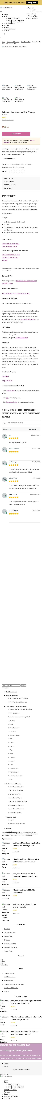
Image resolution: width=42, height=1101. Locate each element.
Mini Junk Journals (15, 812)
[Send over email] (2, 552)
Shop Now (32, 3)
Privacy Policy (8, 951)
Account (31, 8)
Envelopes (13, 731)
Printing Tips (32, 16)
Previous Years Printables (17, 823)
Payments (7, 940)
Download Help (10, 185)
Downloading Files (9, 932)
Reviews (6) (8, 188)
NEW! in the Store (12, 695)
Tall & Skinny (14, 772)
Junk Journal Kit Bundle (9, 246)
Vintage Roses (20, 167)
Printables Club (11, 817)
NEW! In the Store (9, 977)
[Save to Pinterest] (2, 548)
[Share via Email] (18, 171)
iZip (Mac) (5, 376)
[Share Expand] (23, 171)
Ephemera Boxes (15, 735)
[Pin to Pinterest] (13, 171)
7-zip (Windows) (7, 381)
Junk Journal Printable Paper (18, 801)
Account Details (37, 12)
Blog (1, 959)
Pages (11, 753)
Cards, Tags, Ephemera (17, 805)
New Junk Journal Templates (18, 702)
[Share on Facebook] (8, 171)
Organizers (13, 750)
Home (6, 14)
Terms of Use (33, 18)
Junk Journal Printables (16, 22)
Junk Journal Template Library (16, 706)
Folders (12, 739)
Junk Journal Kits (25, 42)
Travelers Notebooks (16, 776)
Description (8, 178)
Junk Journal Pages (15, 798)
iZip (7, 398)
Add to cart (16, 134)
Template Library (9, 24)
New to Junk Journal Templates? (20, 717)
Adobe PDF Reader (21, 338)
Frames (12, 746)
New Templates (14, 713)
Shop (5, 16)
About (2, 963)
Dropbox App (10, 390)
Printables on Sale (11, 692)
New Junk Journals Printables (19, 698)
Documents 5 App (11, 402)
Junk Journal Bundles (16, 790)
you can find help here (28, 319)
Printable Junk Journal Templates (14, 984)
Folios (11, 742)
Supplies (6, 27)
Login (33, 10)
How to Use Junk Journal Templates (21, 709)
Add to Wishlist (10, 159)
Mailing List (4, 965)
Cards (11, 724)
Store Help (32, 14)
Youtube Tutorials (9, 29)
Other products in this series (10, 244)
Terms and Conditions (10, 947)
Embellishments (14, 728)
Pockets (12, 761)
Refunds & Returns (10, 943)
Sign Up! (12, 820)
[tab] (21, 178)
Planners (12, 757)
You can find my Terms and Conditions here (15, 293)
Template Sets (14, 768)
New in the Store (13, 18)
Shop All (8, 828)
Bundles (12, 720)
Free (11, 779)
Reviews (6, 25)
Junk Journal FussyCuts (17, 809)
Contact (6, 31)
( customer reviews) (8, 120)
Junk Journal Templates (16, 20)
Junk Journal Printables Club (11, 255)
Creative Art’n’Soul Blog (9, 257)
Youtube (4, 260)
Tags (11, 764)
